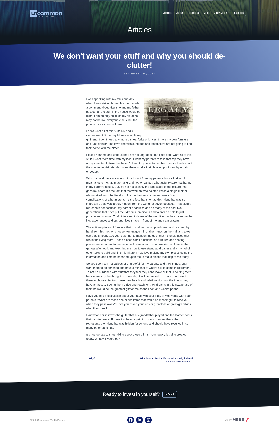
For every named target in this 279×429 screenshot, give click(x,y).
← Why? (90, 358)
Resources (193, 12)
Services (167, 12)
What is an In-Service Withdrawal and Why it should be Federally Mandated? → (166, 360)
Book (206, 12)
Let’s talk (239, 12)
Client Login (220, 12)
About (179, 12)
